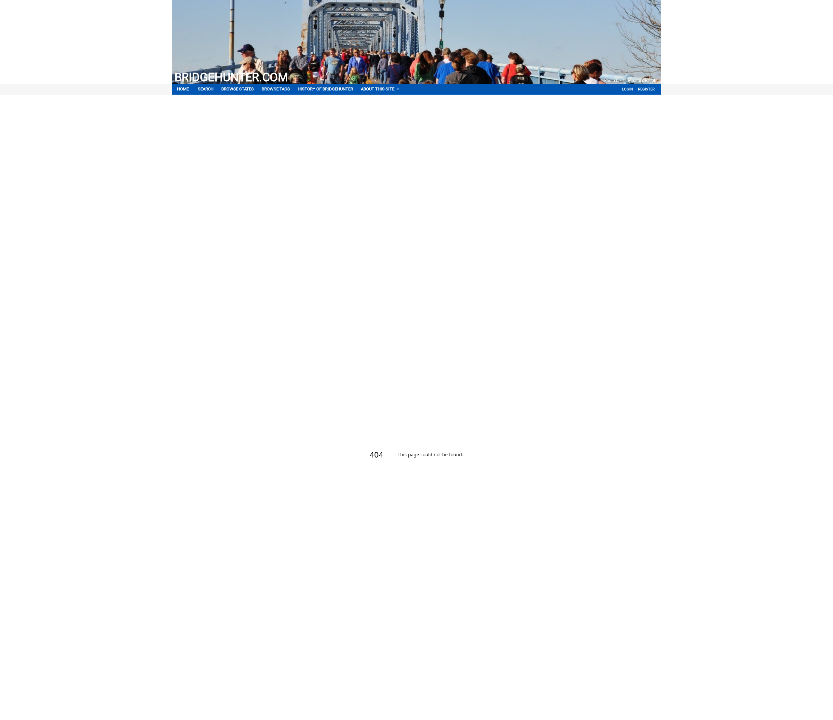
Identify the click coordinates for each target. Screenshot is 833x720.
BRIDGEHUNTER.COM (231, 77)
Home (183, 89)
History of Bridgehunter (325, 89)
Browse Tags (276, 89)
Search (205, 89)
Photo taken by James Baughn (631, 80)
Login (627, 89)
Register (646, 89)
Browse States (237, 89)
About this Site (377, 89)
